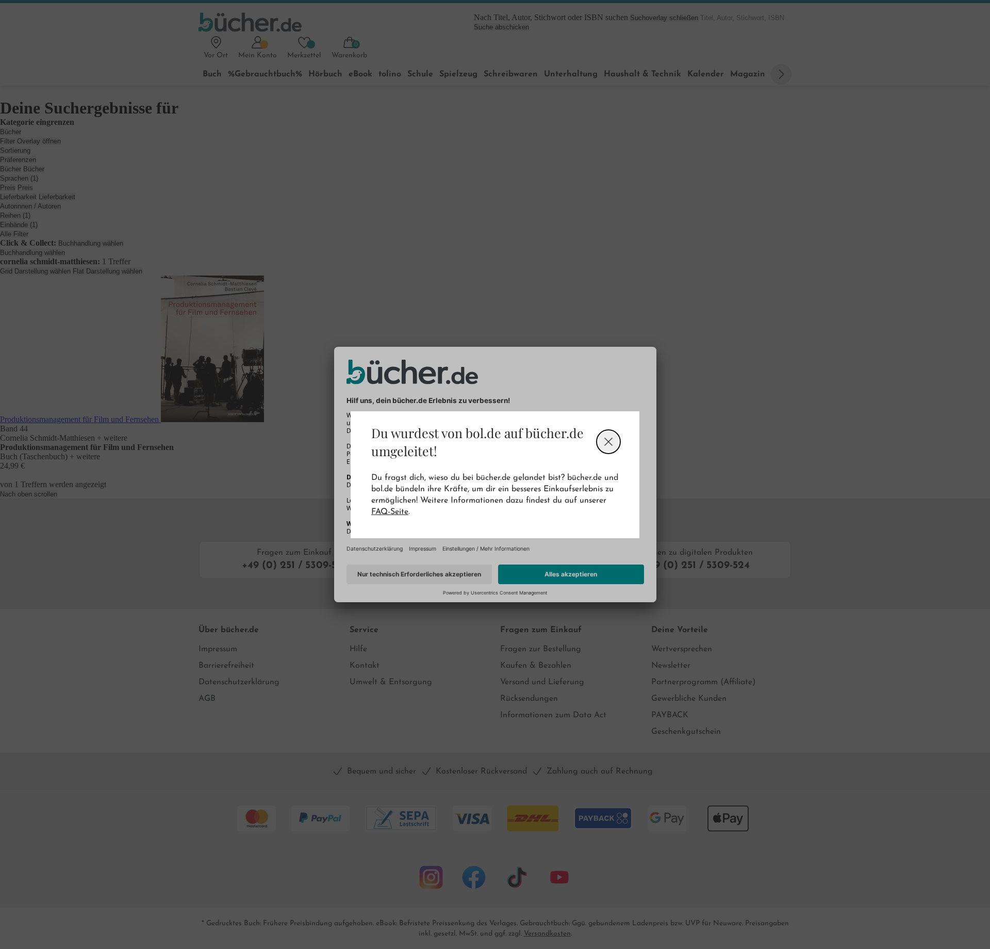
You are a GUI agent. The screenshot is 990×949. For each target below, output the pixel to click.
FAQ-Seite (389, 512)
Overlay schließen (608, 441)
